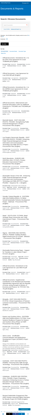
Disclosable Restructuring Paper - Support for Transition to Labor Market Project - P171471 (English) (16, 252)
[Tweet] (9, 413)
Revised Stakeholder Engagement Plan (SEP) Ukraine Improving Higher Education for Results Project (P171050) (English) (16, 397)
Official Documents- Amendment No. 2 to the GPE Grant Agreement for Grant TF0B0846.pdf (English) (16, 59)
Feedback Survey (24, 409)
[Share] (15, 413)
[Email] (3, 414)
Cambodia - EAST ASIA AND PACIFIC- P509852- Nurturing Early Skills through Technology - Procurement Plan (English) (16, 362)
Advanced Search (15, 29)
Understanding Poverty (5, 2)
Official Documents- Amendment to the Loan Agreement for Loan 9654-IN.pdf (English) (15, 267)
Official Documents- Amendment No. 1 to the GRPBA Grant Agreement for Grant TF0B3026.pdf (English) (16, 89)
